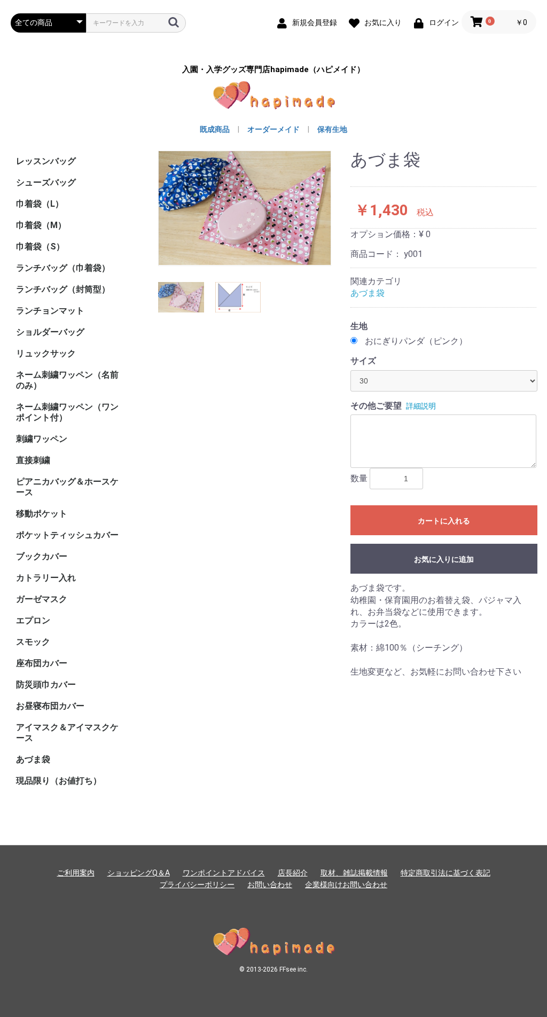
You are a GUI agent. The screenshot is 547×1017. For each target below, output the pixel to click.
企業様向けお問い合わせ (346, 884)
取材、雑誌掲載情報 (354, 873)
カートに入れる (444, 521)
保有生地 (332, 129)
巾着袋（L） (40, 204)
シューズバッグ (46, 182)
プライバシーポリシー (197, 884)
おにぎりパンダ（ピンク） (416, 341)
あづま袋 (33, 759)
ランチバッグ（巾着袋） (63, 268)
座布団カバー (41, 663)
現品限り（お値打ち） (58, 781)
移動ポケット (41, 513)
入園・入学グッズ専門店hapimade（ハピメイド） (273, 69)
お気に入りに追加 (444, 559)
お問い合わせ (269, 884)
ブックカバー (41, 556)
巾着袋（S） (40, 246)
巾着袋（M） (41, 225)
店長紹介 (293, 873)
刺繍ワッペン (41, 439)
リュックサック (46, 353)
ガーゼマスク (41, 599)
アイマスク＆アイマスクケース (67, 732)
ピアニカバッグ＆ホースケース (67, 486)
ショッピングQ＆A (138, 873)
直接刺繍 (33, 460)
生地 (359, 326)
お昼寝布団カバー (50, 706)
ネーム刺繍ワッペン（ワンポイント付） (67, 412)
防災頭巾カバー (46, 684)
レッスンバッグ (46, 161)
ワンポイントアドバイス (224, 873)
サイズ (363, 361)
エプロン (33, 620)
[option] (245, 208)
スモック (33, 642)
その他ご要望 (376, 406)
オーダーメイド (273, 129)
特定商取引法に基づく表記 (445, 873)
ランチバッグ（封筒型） (63, 289)
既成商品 (215, 129)
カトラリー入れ (46, 578)
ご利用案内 (76, 873)
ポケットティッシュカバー (67, 535)
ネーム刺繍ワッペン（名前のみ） (67, 380)
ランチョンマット (50, 311)
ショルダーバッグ (50, 332)
